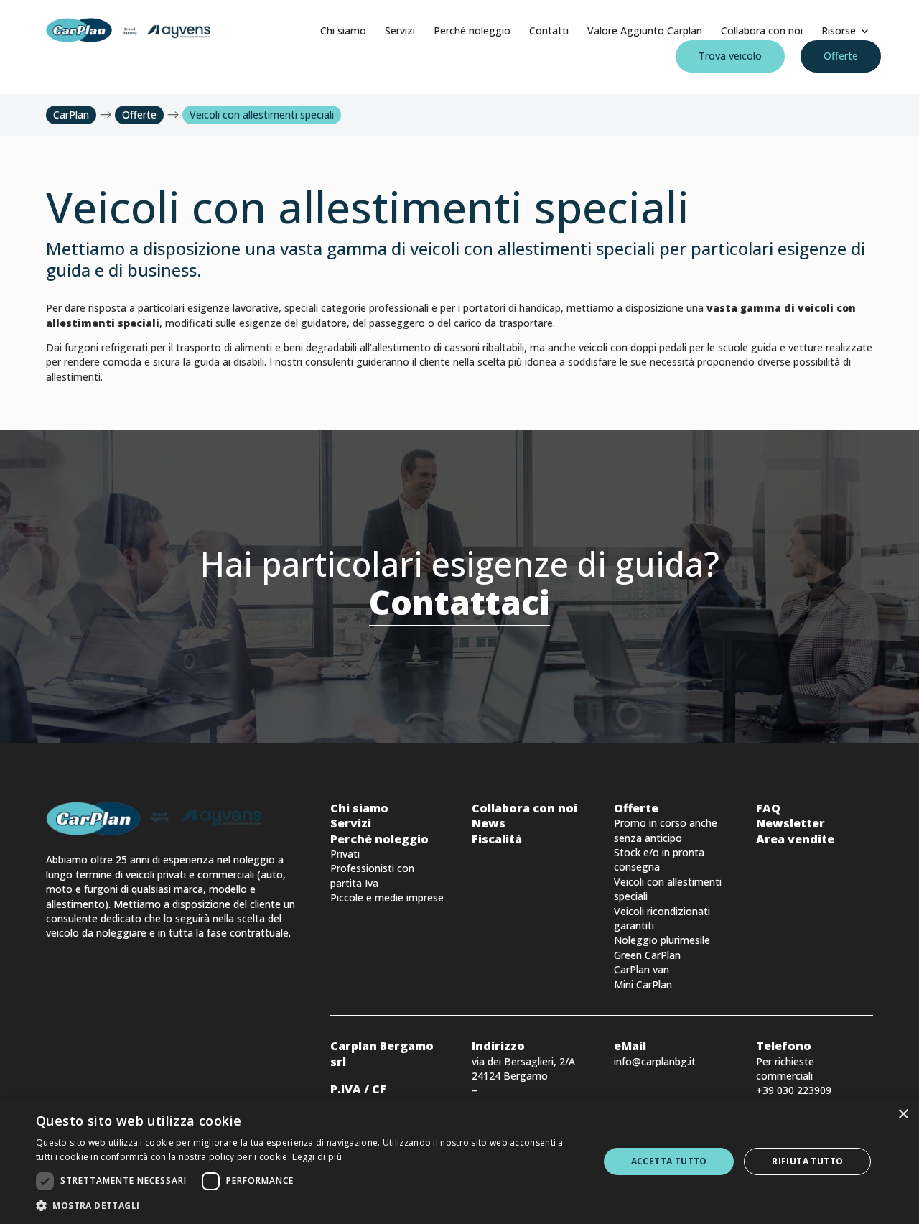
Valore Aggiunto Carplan (644, 30)
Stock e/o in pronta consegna (659, 859)
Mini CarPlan (643, 984)
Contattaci (459, 602)
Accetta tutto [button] (669, 1161)
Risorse (838, 30)
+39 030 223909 (793, 1090)
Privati (345, 854)
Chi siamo (343, 30)
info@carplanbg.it (655, 1061)
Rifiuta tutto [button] (807, 1161)
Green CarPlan (647, 955)
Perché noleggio (472, 30)
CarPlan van (641, 969)
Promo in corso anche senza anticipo (665, 830)
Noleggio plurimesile (662, 940)
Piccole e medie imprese (387, 897)
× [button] (902, 1114)
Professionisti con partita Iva (372, 875)
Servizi (400, 30)
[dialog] (459, 1161)
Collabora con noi (762, 30)
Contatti (549, 30)
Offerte (841, 55)
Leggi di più (317, 1157)
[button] (309, 1205)
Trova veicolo (730, 55)
